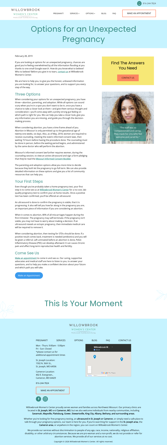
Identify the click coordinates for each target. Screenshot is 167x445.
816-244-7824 (149, 3)
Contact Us (128, 77)
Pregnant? (58, 13)
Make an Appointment (139, 13)
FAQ (114, 13)
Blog (103, 13)
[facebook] (38, 399)
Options (90, 13)
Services (74, 13)
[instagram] (45, 399)
